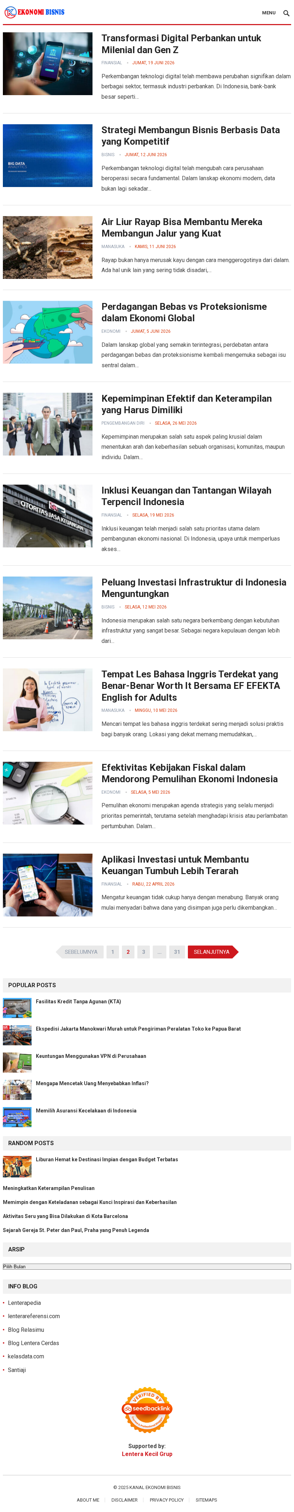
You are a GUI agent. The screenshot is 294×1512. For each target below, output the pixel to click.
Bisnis (107, 154)
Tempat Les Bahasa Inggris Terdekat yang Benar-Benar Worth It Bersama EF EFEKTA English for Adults (190, 686)
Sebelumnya (81, 952)
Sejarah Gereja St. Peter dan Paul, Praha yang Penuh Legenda (76, 1230)
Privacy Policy (167, 1500)
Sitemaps (206, 1500)
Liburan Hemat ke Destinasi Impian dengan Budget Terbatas (107, 1159)
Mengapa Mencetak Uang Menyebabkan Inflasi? (92, 1083)
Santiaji (17, 1370)
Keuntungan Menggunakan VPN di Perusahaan (91, 1056)
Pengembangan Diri (122, 423)
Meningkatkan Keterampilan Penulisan (49, 1188)
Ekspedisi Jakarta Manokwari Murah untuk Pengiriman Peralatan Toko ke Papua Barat (138, 1029)
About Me (88, 1500)
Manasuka (112, 246)
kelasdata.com (26, 1356)
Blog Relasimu (26, 1329)
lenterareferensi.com (34, 1316)
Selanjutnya (211, 952)
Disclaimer (125, 1500)
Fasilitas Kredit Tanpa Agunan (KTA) (78, 1001)
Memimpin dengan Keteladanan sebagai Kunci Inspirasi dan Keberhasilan (90, 1202)
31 (177, 952)
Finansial (111, 62)
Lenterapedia (24, 1302)
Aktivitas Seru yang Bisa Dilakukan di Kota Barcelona (65, 1216)
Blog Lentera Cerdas (33, 1343)
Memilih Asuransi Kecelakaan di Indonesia (86, 1111)
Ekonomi (110, 331)
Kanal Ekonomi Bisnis (155, 1487)
